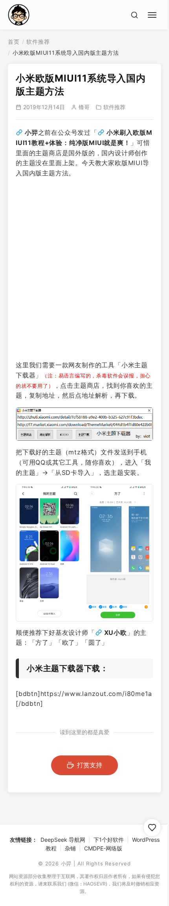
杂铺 (70, 848)
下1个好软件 (109, 839)
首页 (14, 41)
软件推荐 (38, 41)
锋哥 (84, 107)
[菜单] (153, 14)
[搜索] (134, 15)
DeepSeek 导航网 (62, 839)
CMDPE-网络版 (103, 848)
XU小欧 (115, 632)
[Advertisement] (84, 269)
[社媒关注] (152, 828)
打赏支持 (89, 765)
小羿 (31, 132)
